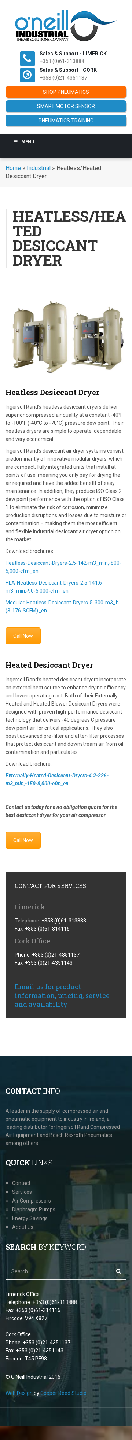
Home (13, 168)
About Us (22, 1227)
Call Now (23, 636)
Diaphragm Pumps (33, 1209)
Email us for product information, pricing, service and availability (62, 995)
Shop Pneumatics (66, 92)
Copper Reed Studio (63, 1393)
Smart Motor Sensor (66, 106)
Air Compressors (31, 1201)
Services (22, 1192)
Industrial (39, 168)
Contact (21, 1183)
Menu (27, 141)
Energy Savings (30, 1218)
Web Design (19, 1393)
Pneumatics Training (66, 121)
